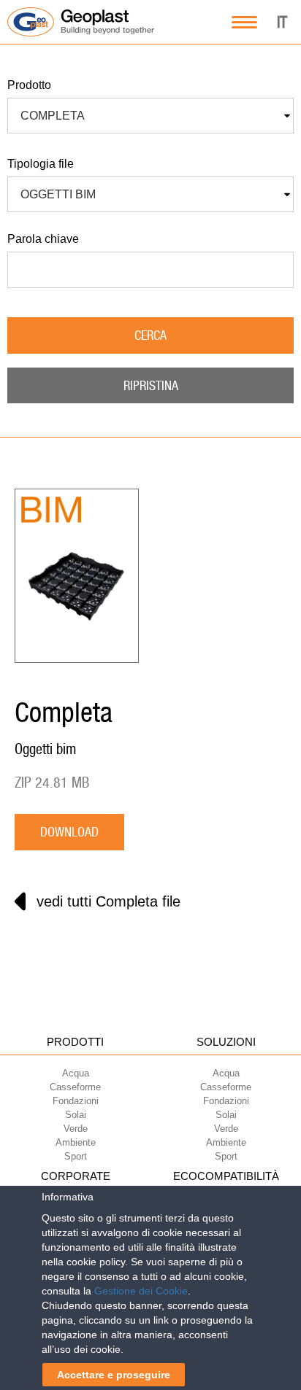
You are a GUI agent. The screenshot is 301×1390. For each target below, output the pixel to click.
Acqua (75, 1073)
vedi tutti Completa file (108, 901)
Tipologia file (40, 164)
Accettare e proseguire (113, 1375)
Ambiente (76, 1142)
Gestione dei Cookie (141, 1291)
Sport (75, 1156)
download (69, 831)
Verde (76, 1128)
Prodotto (29, 85)
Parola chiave (43, 239)
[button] (150, 116)
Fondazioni (76, 1100)
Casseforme (75, 1087)
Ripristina (150, 385)
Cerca (150, 335)
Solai (75, 1114)
